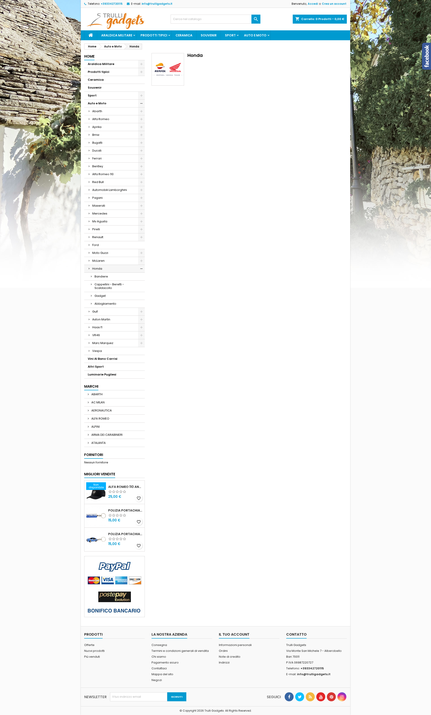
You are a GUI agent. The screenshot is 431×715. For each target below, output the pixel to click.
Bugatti (97, 143)
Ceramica (184, 35)
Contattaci (159, 668)
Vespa (97, 351)
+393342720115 (112, 4)
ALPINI (95, 427)
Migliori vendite (99, 474)
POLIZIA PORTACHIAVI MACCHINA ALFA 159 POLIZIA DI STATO (125, 534)
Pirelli (96, 229)
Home (89, 56)
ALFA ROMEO (100, 418)
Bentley (97, 166)
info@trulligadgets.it (157, 4)
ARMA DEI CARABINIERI (107, 435)
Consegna (159, 645)
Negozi (157, 680)
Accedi (313, 4)
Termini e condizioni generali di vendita (180, 651)
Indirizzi (224, 662)
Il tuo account (234, 634)
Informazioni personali (235, 645)
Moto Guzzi (100, 253)
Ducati (96, 150)
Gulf (95, 311)
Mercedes (99, 213)
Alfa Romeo (100, 119)
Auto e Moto (255, 35)
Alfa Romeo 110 (103, 174)
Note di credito (229, 657)
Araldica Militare (116, 35)
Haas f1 (97, 327)
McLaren (98, 261)
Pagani (97, 198)
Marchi (91, 386)
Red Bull (98, 182)
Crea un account (334, 4)
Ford (95, 245)
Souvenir (209, 35)
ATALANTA (98, 443)
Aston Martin (101, 319)
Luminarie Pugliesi (102, 374)
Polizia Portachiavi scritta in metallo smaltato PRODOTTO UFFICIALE (125, 510)
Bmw (95, 135)
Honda (97, 268)
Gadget (100, 296)
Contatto (296, 634)
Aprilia (96, 127)
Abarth (97, 111)
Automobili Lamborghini (109, 190)
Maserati (98, 205)
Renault (97, 237)
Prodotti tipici (154, 35)
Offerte (89, 645)
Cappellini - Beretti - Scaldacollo (109, 286)
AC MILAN (98, 402)
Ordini (223, 651)
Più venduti (92, 657)
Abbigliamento (105, 304)
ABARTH (97, 394)
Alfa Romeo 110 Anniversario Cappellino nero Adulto (125, 487)
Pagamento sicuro (165, 662)
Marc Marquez (102, 343)
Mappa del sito (162, 674)
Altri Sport (96, 366)
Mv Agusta (99, 221)
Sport (230, 35)
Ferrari (97, 158)
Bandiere (101, 276)
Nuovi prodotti (94, 651)
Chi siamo (159, 657)
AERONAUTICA (101, 410)
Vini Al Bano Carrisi (102, 359)
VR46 (96, 335)
